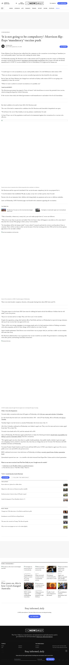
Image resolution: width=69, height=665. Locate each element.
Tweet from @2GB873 (6, 87)
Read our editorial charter (44, 636)
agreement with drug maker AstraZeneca (33, 60)
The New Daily (8, 45)
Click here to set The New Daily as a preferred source (18, 466)
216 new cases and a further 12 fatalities (51, 414)
